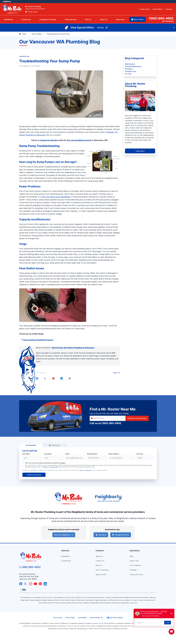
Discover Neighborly (62, 535)
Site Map (133, 570)
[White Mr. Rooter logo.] (12, 9)
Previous (42, 373)
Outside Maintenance (133, 66)
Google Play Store (122, 535)
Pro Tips (128, 74)
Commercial (55, 445)
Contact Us (100, 561)
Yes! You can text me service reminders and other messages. (45, 463)
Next (115, 373)
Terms (45, 467)
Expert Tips (134, 561)
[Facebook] (37, 378)
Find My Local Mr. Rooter (137, 418)
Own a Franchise (102, 570)
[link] (70, 378)
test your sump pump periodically (56, 197)
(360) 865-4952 (111, 423)
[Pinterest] (53, 378)
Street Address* (113, 454)
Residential (32, 445)
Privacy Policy (54, 467)
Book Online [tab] (139, 19)
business (110, 132)
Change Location (33, 12)
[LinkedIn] (45, 583)
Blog (131, 556)
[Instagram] (30, 583)
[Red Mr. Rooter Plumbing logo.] (36, 556)
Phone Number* (92, 454)
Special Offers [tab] (157, 9)
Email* (67, 454)
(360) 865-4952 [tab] (161, 18)
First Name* (26, 454)
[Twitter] (45, 378)
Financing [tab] (169, 9)
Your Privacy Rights (116, 617)
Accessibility (82, 617)
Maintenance (130, 64)
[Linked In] (62, 378)
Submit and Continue (34, 475)
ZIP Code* (139, 454)
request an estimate (49, 140)
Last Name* (48, 454)
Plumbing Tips (24, 56)
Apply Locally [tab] (144, 9)
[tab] (48, 19)
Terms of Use (57, 617)
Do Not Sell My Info (96, 617)
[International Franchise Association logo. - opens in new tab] (23, 590)
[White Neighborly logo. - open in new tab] (6, 1)
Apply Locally (101, 574)
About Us (99, 556)
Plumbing (128, 69)
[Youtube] (35, 583)
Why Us (99, 565)
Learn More (140, 151)
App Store (102, 535)
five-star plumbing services (79, 140)
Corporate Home (136, 574)
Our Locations (135, 565)
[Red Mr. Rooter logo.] (68, 498)
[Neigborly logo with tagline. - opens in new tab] (108, 498)
